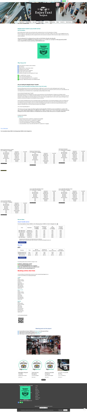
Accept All (65, 410)
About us (36, 389)
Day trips (36, 393)
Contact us (37, 399)
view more (43, 379)
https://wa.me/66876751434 (34, 79)
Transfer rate (37, 392)
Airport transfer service (23, 221)
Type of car (37, 390)
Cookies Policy (51, 410)
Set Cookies (60, 410)
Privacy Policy (46, 410)
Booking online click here (26, 270)
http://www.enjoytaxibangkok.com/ (28, 268)
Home (36, 387)
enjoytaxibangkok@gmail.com (43, 274)
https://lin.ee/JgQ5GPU (33, 78)
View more (20, 377)
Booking (36, 396)
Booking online (37, 397)
